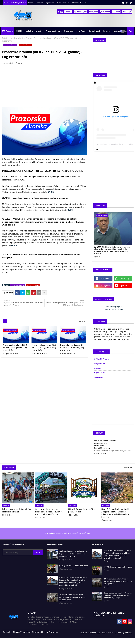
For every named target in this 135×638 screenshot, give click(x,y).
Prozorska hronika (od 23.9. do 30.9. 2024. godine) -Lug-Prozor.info (15, 347)
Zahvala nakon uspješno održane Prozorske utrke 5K (17, 510)
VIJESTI (19, 31)
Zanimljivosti (94, 31)
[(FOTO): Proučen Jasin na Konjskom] (97, 570)
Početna (9, 31)
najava (98, 368)
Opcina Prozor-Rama (114, 309)
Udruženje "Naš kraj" (79, 3)
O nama (31, 3)
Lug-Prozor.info (51, 632)
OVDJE (51, 192)
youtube (125, 285)
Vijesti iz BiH (100, 363)
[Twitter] (22, 292)
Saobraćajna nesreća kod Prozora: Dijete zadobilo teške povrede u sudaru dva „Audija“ (73, 553)
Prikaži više (81, 321)
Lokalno (68, 11)
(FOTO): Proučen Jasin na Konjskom (73, 566)
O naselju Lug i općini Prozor (100, 632)
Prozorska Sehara (54, 31)
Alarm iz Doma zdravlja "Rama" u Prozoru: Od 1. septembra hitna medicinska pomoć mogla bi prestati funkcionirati (73, 581)
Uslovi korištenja (63, 3)
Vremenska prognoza (114, 306)
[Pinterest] (33, 292)
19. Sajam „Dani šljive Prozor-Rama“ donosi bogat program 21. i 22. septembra (73, 597)
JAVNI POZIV (100, 373)
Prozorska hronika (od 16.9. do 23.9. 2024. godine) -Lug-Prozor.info (44, 347)
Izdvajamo (93, 11)
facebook (105, 278)
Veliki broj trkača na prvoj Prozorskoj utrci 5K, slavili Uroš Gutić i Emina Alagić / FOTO (49, 512)
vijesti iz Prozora (25, 38)
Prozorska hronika (10, 45)
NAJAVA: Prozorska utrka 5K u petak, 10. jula (81, 510)
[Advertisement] (46, 86)
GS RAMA (116, 11)
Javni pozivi (105, 11)
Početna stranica (9, 38)
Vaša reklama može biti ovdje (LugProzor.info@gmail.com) (67, 533)
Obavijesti (68, 31)
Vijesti (38, 31)
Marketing (119, 632)
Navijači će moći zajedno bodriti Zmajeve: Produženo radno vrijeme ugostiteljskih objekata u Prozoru (116, 513)
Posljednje (127, 11)
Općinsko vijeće (80, 11)
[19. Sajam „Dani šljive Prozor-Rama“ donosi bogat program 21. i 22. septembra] (97, 582)
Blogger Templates (21, 632)
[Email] (39, 292)
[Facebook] (17, 292)
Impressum (49, 3)
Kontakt (40, 3)
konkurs (99, 377)
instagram (105, 285)
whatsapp (125, 278)
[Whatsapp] (28, 292)
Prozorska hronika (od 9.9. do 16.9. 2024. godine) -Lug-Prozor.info (72, 347)
